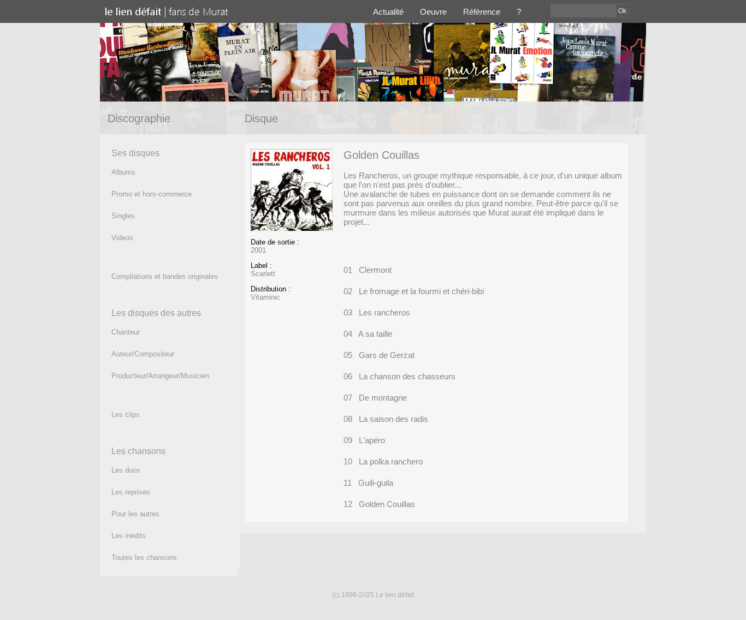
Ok (622, 11)
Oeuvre (433, 11)
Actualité (388, 11)
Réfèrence (481, 11)
